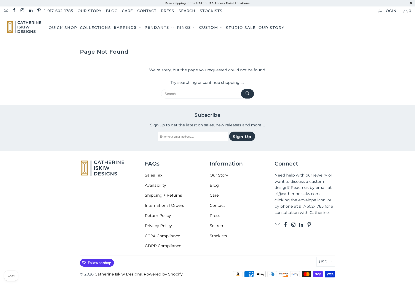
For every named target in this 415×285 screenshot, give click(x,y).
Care (127, 11)
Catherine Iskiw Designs (118, 274)
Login (390, 11)
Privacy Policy (158, 225)
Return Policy (158, 215)
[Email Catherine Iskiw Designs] (5, 11)
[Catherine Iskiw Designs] (24, 27)
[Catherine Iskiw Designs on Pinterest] (38, 11)
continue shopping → (223, 82)
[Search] (247, 94)
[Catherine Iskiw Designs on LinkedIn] (30, 11)
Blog (112, 11)
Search (187, 11)
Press (167, 11)
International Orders (164, 205)
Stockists (211, 11)
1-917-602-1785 (58, 11)
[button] (128, 28)
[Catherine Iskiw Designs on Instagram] (22, 11)
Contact (146, 11)
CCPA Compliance (162, 236)
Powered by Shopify (163, 274)
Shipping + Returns (163, 195)
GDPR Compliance (163, 246)
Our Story (90, 11)
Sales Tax (154, 175)
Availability (155, 185)
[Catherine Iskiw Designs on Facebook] (13, 11)
